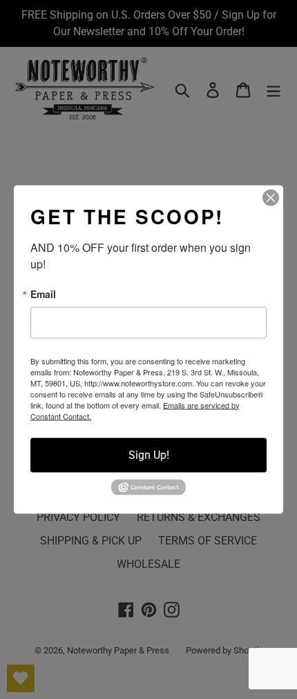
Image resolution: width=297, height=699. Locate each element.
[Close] (270, 197)
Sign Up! (148, 454)
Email (43, 293)
